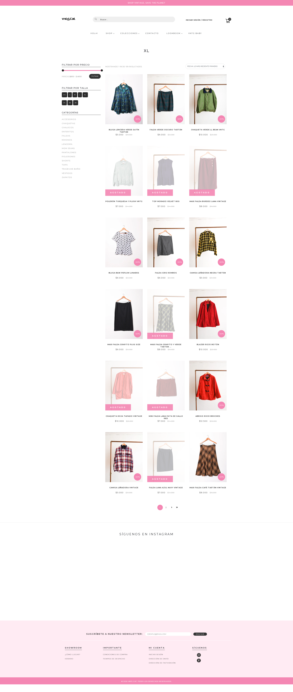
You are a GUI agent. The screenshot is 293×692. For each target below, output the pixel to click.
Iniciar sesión (156, 654)
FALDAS (66, 136)
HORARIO (69, 659)
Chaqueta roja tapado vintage (124, 416)
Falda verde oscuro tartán (166, 130)
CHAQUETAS (68, 123)
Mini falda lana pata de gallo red (166, 417)
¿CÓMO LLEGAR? (72, 654)
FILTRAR (94, 76)
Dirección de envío (159, 659)
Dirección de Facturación (162, 663)
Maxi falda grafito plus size (123, 344)
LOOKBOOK (173, 33)
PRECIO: (65, 76)
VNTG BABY (195, 33)
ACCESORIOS (69, 119)
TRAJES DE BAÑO (71, 169)
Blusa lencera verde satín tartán (124, 131)
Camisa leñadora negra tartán (208, 273)
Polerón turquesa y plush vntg (124, 201)
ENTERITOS (68, 131)
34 (64, 103)
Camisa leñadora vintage (123, 488)
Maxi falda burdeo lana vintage (208, 201)
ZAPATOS (67, 177)
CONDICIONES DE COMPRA (115, 654)
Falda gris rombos (166, 273)
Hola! (94, 33)
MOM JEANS (68, 148)
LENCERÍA (67, 144)
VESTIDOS (67, 173)
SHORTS (66, 160)
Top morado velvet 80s (166, 201)
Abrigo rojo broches (207, 416)
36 (70, 103)
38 (76, 103)
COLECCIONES (128, 33)
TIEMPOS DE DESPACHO (114, 659)
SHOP (109, 33)
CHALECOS (68, 127)
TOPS (65, 165)
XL (85, 95)
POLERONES (68, 156)
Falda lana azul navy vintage (166, 488)
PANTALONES (69, 152)
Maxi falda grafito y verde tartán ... (165, 345)
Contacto (152, 33)
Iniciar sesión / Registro (199, 20)
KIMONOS (67, 140)
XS (64, 95)
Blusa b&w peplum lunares (124, 273)
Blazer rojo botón (208, 344)
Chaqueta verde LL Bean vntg (208, 130)
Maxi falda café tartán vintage (208, 488)
